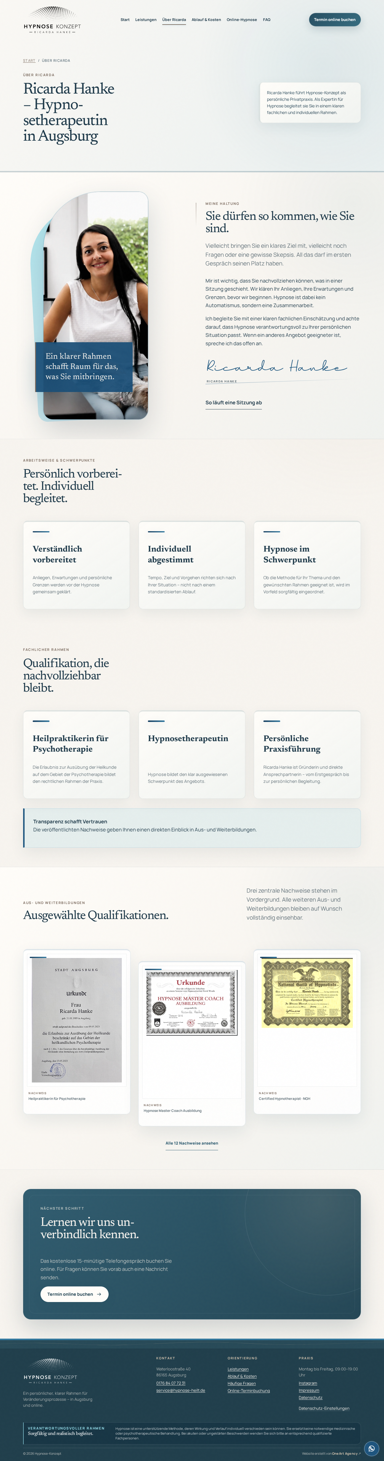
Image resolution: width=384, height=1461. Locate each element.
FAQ (266, 19)
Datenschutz (310, 1397)
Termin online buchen (335, 19)
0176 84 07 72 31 (170, 1383)
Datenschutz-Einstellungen (324, 1408)
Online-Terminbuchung (249, 1390)
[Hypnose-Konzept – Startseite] (52, 19)
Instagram (308, 1383)
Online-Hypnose (242, 19)
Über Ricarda (174, 19)
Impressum (309, 1390)
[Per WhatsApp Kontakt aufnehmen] (371, 1448)
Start (125, 19)
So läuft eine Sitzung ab (234, 402)
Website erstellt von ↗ (331, 1453)
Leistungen (146, 19)
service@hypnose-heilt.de (180, 1390)
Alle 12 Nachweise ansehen (192, 1143)
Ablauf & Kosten (206, 19)
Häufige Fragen (242, 1383)
